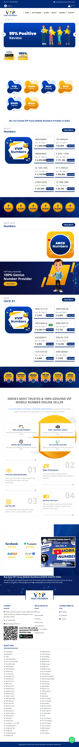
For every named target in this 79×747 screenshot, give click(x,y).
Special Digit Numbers (48, 679)
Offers (46, 13)
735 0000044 (62, 139)
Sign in (9, 6)
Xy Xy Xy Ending (46, 718)
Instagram (64, 615)
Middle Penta (45, 661)
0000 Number (46, 728)
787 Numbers (46, 733)
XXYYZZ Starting (46, 706)
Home (27, 13)
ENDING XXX (9, 735)
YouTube (64, 619)
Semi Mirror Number (48, 676)
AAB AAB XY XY (9, 676)
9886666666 (40, 153)
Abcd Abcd (8, 708)
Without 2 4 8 (45, 689)
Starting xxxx (45, 681)
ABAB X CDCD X (10, 691)
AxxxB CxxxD (9, 721)
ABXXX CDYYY (9, 716)
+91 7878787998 (12, 2)
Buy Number (36, 13)
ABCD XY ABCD (9, 713)
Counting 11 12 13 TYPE (12, 723)
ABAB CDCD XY (9, 689)
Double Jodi (8, 730)
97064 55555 (41, 182)
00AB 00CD (8, 654)
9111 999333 (62, 167)
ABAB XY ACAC (9, 694)
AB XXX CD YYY (9, 681)
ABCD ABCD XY (9, 711)
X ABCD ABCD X (46, 691)
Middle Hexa (45, 659)
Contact (71, 13)
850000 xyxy (9, 671)
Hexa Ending (45, 657)
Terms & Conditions (41, 629)
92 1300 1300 (41, 167)
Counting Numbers (10, 726)
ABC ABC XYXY (9, 703)
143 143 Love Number (11, 661)
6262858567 (40, 337)
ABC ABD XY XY (9, 706)
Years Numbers (46, 726)
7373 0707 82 (41, 351)
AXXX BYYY (8, 718)
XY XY (43, 716)
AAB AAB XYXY (9, 679)
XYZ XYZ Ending (46, 723)
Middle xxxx (45, 666)
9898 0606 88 (62, 309)
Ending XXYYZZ (46, 652)
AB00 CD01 (45, 730)
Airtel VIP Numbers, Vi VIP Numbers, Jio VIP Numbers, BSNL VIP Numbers (32, 409)
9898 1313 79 (41, 309)
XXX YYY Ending (46, 698)
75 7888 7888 (62, 182)
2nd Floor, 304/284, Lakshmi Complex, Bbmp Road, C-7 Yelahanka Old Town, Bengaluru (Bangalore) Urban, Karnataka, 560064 (20, 614)
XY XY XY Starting (47, 721)
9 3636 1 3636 (62, 153)
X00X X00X (45, 696)
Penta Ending (45, 674)
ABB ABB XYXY (9, 701)
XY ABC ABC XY (46, 711)
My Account (39, 622)
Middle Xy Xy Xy (46, 669)
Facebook (64, 612)
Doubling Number (10, 733)
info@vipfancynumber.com (65, 2)
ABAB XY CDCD (9, 696)
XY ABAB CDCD (46, 708)
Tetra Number (46, 684)
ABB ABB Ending (10, 698)
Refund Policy (40, 633)
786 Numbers (9, 666)
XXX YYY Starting (46, 701)
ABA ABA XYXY (9, 686)
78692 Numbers (10, 669)
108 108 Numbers (10, 659)
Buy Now (50, 146)
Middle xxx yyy (46, 664)
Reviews (62, 13)
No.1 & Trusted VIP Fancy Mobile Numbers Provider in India (39, 120)
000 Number (9, 652)
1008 (6, 657)
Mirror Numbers (46, 671)
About (54, 13)
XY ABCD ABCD (46, 713)
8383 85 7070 (62, 337)
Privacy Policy (40, 626)
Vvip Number (45, 686)
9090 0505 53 (62, 323)
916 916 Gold (9, 674)
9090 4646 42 (41, 323)
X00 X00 (44, 694)
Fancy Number (46, 654)
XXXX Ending (45, 703)
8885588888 (40, 139)
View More (68, 130)
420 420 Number (10, 664)
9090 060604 (62, 351)
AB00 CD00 (8, 684)
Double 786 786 (10, 728)
